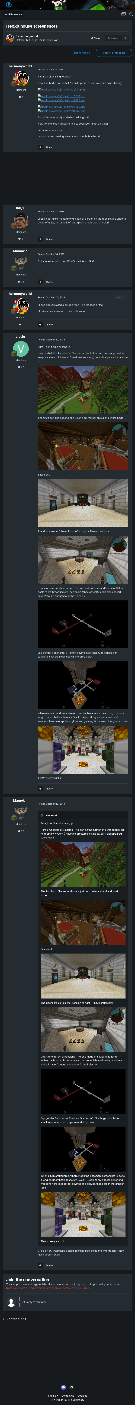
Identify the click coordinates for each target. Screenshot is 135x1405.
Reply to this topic (114, 52)
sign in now (82, 1284)
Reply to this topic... (36, 1301)
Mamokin (20, 251)
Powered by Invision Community (67, 1400)
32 (22, 281)
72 (22, 367)
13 (22, 238)
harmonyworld (29, 36)
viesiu (20, 336)
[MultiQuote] (40, 147)
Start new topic (81, 52)
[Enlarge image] (61, 89)
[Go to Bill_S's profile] (21, 221)
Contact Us (68, 1395)
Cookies (82, 1395)
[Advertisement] (44, 180)
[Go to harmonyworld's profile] (10, 38)
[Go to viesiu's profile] (21, 349)
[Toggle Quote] (42, 815)
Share (97, 38)
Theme (52, 1395)
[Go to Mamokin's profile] (21, 263)
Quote (49, 147)
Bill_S (20, 208)
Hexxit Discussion (48, 39)
